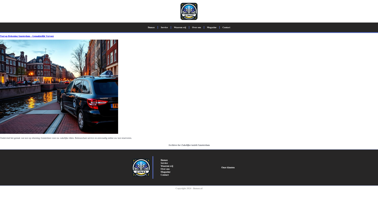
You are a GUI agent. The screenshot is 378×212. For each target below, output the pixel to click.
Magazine (211, 27)
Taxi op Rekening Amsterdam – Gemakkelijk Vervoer (27, 36)
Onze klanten (228, 167)
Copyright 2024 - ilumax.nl (189, 188)
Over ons (196, 27)
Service (164, 27)
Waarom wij (180, 27)
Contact (226, 27)
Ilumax (151, 27)
